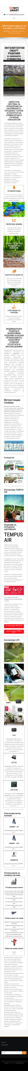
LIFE (14, 735)
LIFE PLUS (14, 790)
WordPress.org (20, 1062)
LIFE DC (14, 763)
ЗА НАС (3, 1042)
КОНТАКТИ (4, 1045)
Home (8, 31)
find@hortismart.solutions (16, 14)
